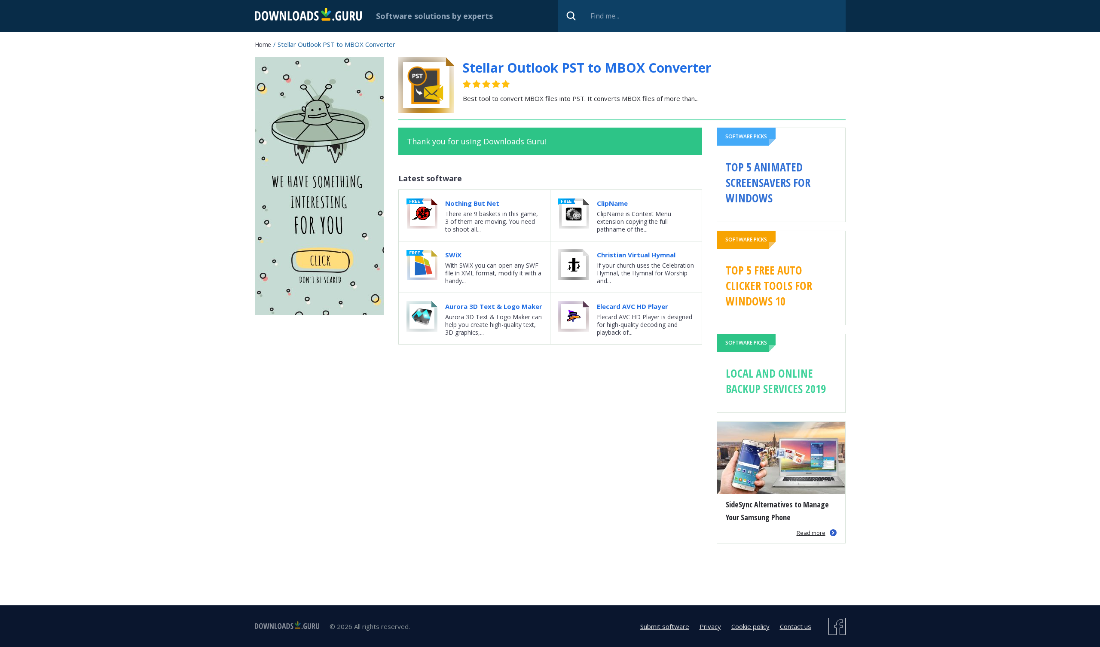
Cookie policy (750, 626)
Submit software (664, 626)
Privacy (710, 626)
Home (263, 44)
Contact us (795, 626)
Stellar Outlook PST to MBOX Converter (587, 67)
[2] (472, 84)
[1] (467, 84)
